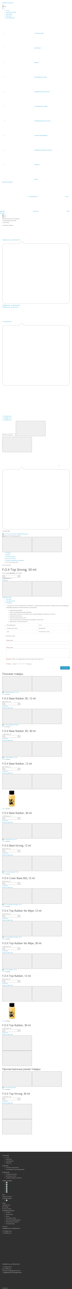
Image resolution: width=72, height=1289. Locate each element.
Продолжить (65, 668)
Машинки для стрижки (12, 1222)
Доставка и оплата (11, 12)
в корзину (5, 580)
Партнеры (9, 1159)
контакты (4, 1226)
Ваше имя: (10, 640)
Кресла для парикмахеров (13, 1220)
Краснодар (5, 1207)
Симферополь (6, 1205)
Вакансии (8, 16)
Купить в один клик (7, 708)
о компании (5, 1155)
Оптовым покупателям (12, 1167)
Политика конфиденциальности (11, 1270)
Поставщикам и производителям (15, 1169)
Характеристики (10, 601)
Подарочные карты (11, 1174)
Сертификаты (10, 1161)
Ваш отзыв (10, 647)
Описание (9, 599)
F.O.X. (3, 694)
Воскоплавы (9, 1214)
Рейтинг (9, 664)
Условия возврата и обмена (14, 1178)
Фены (7, 1216)
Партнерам (9, 14)
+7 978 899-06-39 (6, 321)
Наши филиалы (10, 18)
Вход (3, 182)
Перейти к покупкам (7, 3)
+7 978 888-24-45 (6, 418)
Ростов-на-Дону (6, 1209)
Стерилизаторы (10, 1223)
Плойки (8, 1212)
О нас (7, 10)
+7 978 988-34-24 (6, 420)
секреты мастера (7, 1196)
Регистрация (9, 182)
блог (3, 1194)
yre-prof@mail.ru (6, 1269)
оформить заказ (6, 597)
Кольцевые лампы (11, 1218)
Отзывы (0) (9, 603)
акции (4, 1203)
